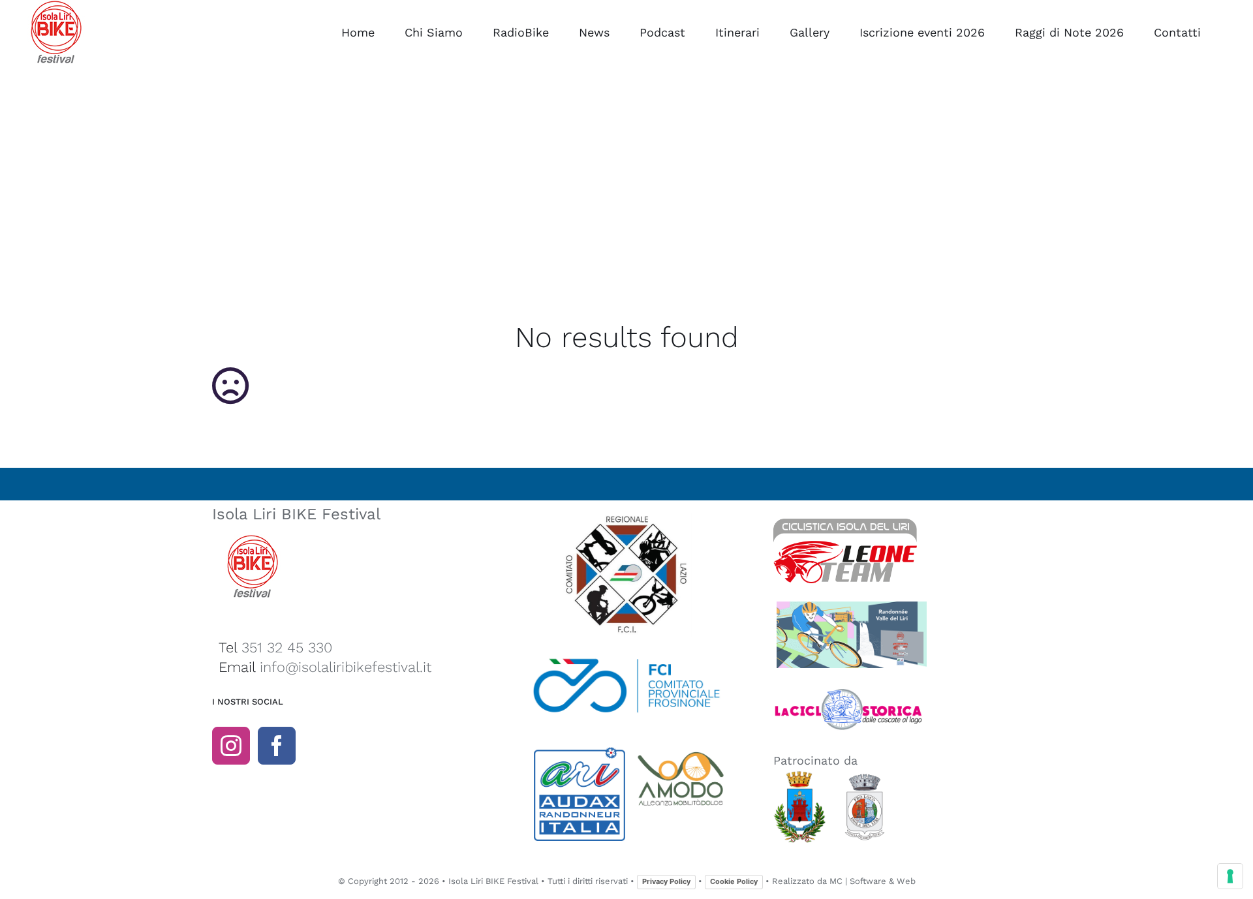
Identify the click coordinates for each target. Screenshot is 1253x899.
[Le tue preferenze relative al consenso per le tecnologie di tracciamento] (1230, 876)
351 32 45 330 (286, 647)
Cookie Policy (734, 881)
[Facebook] (277, 746)
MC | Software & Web (872, 881)
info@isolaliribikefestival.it (345, 667)
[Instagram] (231, 746)
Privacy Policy (666, 881)
